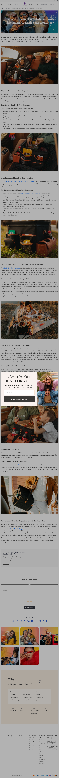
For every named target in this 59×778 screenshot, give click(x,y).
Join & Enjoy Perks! (19, 399)
